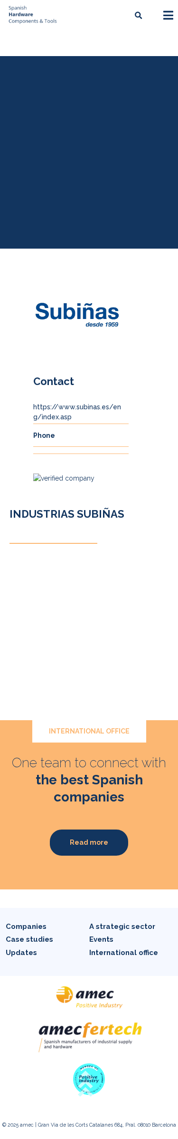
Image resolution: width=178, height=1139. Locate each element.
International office (123, 952)
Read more (89, 842)
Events (101, 939)
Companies (26, 926)
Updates (21, 952)
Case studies (29, 939)
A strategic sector (122, 926)
